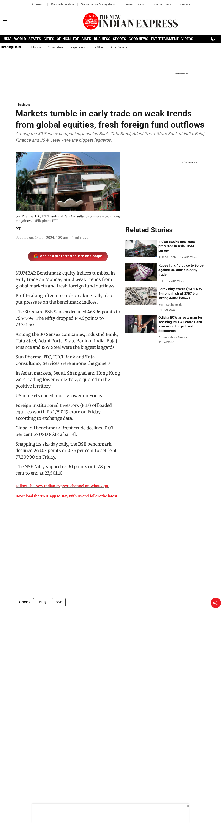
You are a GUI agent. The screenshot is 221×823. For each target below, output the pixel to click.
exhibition (34, 47)
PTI (19, 229)
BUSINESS (102, 39)
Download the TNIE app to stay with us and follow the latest (66, 496)
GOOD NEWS (138, 39)
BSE (59, 602)
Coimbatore (55, 47)
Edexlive (184, 4)
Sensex (24, 602)
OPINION (64, 39)
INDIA (7, 39)
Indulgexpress (162, 4)
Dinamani (37, 4)
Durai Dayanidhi (120, 47)
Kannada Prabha (62, 4)
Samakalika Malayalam (98, 4)
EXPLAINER (82, 39)
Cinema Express (133, 4)
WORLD (20, 39)
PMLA (99, 47)
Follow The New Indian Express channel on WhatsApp (62, 486)
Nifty (43, 602)
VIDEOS (187, 39)
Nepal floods (79, 47)
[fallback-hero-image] (141, 248)
